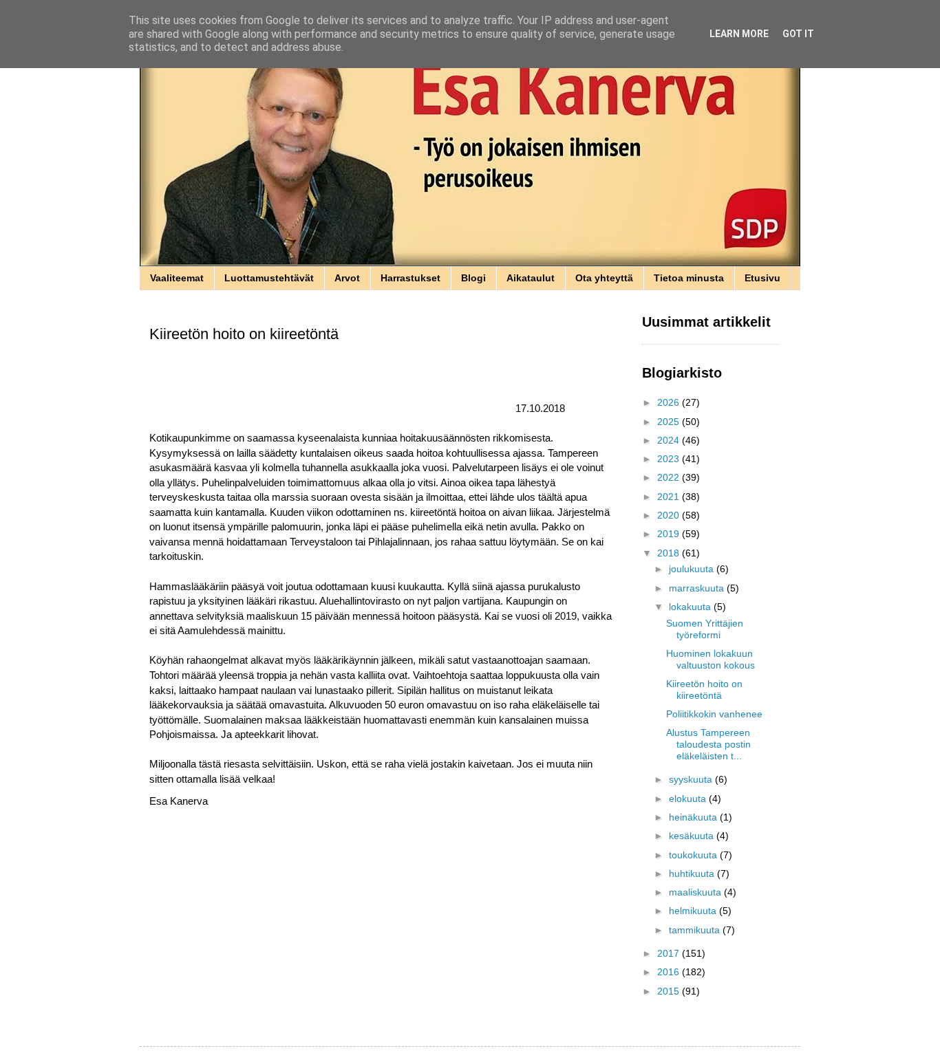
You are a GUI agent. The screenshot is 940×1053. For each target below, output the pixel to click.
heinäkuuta (694, 817)
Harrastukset (410, 277)
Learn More (739, 33)
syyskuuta (692, 779)
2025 (669, 421)
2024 (669, 440)
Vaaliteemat (177, 277)
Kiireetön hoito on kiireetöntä (704, 689)
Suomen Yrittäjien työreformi (704, 629)
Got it (798, 33)
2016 (669, 971)
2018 (669, 552)
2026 (669, 402)
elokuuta (689, 798)
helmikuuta (694, 910)
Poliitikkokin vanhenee (714, 713)
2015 (669, 991)
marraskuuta (698, 588)
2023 (669, 458)
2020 (669, 515)
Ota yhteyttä (604, 277)
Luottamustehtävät (269, 277)
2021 (669, 496)
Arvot (347, 277)
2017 (669, 953)
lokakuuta (691, 606)
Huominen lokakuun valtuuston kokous (710, 659)
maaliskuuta (696, 892)
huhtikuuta (693, 873)
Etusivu (762, 277)
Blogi (473, 277)
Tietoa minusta (689, 277)
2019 (669, 533)
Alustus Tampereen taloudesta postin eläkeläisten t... (708, 744)
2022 (669, 477)
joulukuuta (692, 568)
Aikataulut (530, 277)
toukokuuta (694, 854)
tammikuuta (696, 929)
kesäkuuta (692, 835)
